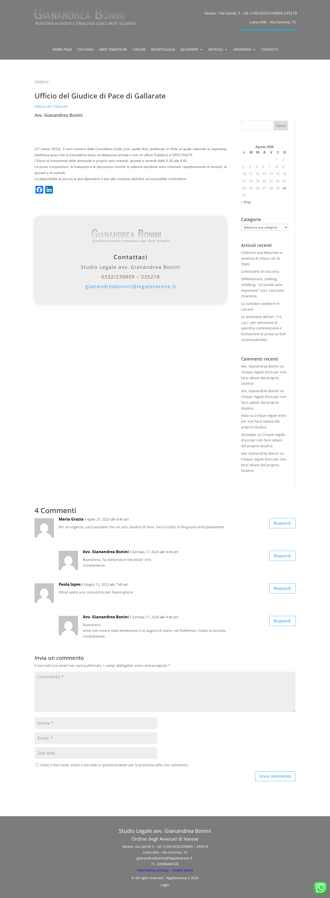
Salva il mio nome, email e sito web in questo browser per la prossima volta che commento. (114, 765)
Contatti (269, 50)
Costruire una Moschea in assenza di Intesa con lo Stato (262, 258)
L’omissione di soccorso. (260, 271)
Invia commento (275, 776)
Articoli (215, 50)
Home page (62, 50)
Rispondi (282, 523)
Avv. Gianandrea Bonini (260, 366)
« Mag (246, 202)
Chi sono (85, 50)
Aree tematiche (113, 50)
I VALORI (139, 50)
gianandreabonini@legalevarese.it (269, 29)
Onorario (242, 50)
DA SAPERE (189, 50)
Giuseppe (249, 434)
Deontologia (163, 50)
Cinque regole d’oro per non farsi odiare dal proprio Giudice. (264, 378)
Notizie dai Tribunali (51, 106)
